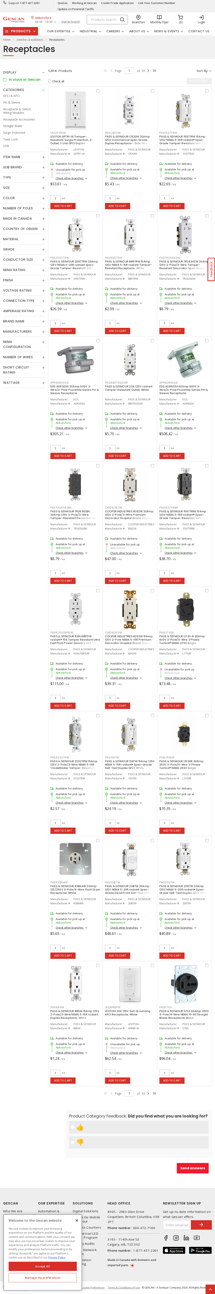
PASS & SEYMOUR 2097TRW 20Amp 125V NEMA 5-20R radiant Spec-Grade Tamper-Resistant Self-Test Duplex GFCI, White (74, 266)
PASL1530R (166, 757)
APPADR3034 (59, 382)
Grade (8, 249)
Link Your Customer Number (156, 3)
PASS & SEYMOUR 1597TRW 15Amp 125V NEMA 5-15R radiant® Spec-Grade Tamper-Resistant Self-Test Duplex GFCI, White (183, 141)
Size (6, 188)
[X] (76, 1220)
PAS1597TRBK (168, 507)
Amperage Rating (18, 311)
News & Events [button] (166, 31)
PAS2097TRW (59, 258)
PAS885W (57, 1007)
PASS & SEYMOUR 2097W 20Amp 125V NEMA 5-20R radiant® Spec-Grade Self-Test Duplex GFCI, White (183, 889)
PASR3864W (59, 882)
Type (7, 177)
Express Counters (87, 1227)
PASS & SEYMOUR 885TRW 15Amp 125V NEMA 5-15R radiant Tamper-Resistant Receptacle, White (128, 265)
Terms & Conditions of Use (124, 1287)
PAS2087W (112, 882)
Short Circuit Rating (16, 370)
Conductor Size (18, 259)
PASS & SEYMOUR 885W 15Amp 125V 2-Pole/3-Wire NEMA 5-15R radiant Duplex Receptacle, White (75, 1014)
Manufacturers (17, 331)
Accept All (42, 1266)
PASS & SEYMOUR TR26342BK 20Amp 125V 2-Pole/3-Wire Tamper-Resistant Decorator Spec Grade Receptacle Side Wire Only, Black (74, 518)
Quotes (63, 3)
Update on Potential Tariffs (76, 9)
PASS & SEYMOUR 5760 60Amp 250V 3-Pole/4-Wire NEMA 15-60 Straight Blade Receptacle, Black (184, 1014)
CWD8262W (113, 632)
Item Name (12, 157)
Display (10, 72)
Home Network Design (85, 1252)
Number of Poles (18, 208)
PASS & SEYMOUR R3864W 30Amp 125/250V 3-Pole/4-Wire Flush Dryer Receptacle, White (75, 889)
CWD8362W (113, 507)
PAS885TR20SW (116, 382)
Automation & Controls (49, 1213)
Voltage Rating (17, 290)
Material (11, 239)
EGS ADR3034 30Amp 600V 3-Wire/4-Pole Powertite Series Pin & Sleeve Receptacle (74, 390)
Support (13, 3)
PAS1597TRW (168, 133)
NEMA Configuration (17, 344)
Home (7, 40)
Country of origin (20, 229)
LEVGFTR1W (58, 133)
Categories (13, 90)
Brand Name (14, 321)
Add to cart (63, 206)
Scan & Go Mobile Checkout (86, 1219)
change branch (70, 21)
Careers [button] (113, 31)
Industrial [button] (88, 31)
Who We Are (13, 1211)
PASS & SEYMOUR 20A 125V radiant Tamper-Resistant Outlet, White (129, 388)
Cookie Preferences (93, 1287)
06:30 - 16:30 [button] (43, 22)
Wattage (11, 382)
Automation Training (82, 1262)
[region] (42, 1252)
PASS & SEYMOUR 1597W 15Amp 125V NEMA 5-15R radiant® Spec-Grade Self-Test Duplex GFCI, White (130, 764)
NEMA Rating (14, 270)
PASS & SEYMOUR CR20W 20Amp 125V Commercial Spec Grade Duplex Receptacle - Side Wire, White (127, 141)
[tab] (24, 72)
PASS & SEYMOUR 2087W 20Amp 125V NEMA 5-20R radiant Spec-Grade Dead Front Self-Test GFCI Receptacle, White (128, 891)
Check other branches (70, 178)
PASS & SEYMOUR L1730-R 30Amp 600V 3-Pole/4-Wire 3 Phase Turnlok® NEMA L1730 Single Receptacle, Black (182, 641)
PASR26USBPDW (61, 632)
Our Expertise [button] (59, 31)
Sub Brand (12, 167)
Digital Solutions (85, 1211)
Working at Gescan (84, 3)
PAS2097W (166, 882)
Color (9, 198)
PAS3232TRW (59, 757)
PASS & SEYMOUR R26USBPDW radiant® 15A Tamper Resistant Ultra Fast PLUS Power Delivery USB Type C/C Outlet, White (75, 641)
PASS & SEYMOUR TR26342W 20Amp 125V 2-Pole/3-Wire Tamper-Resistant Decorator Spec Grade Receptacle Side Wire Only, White (184, 266)
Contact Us (199, 31)
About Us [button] (137, 31)
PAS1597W (112, 757)
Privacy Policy (57, 1257)
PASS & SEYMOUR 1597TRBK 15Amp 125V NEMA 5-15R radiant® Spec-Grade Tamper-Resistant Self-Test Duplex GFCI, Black (183, 516)
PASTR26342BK (61, 507)
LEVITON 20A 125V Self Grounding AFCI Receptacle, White (128, 1012)
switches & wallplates (30, 40)
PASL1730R (166, 632)
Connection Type (19, 301)
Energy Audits (84, 1244)
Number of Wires (18, 357)
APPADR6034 (168, 382)
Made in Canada (17, 218)
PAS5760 (165, 1007)
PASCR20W (113, 133)
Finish (8, 280)
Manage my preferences (43, 1278)
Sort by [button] (202, 71)
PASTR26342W (169, 258)
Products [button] (21, 31)
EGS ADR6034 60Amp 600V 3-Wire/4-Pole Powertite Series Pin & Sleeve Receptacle (183, 390)
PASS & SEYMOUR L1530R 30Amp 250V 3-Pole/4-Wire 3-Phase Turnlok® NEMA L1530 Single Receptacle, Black (181, 766)
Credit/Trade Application (117, 3)
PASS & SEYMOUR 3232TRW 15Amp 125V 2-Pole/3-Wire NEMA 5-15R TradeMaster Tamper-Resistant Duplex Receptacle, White (73, 766)
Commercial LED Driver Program (85, 1235)
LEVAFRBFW (113, 1007)
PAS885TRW (113, 258)
